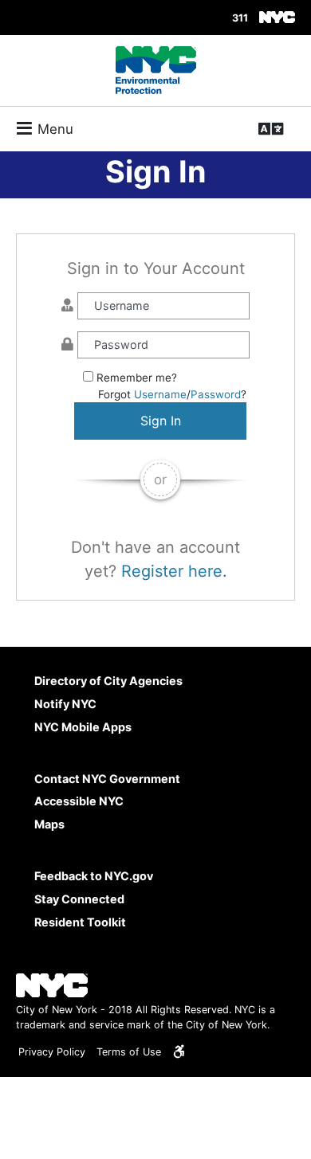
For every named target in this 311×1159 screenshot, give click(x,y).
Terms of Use (128, 1052)
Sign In (160, 421)
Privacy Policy (51, 1052)
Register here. (174, 571)
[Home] (156, 70)
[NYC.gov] (277, 17)
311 (240, 19)
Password (216, 394)
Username (160, 394)
